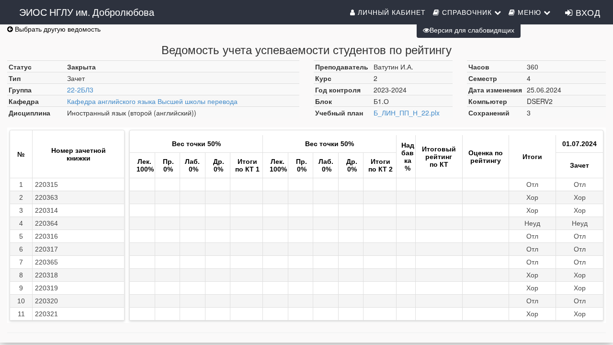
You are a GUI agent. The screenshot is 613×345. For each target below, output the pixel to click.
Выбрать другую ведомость (57, 29)
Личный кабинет (390, 12)
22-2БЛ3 (80, 89)
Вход (587, 12)
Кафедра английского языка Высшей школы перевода (152, 101)
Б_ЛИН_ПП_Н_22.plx (407, 112)
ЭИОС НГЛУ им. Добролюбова (86, 12)
